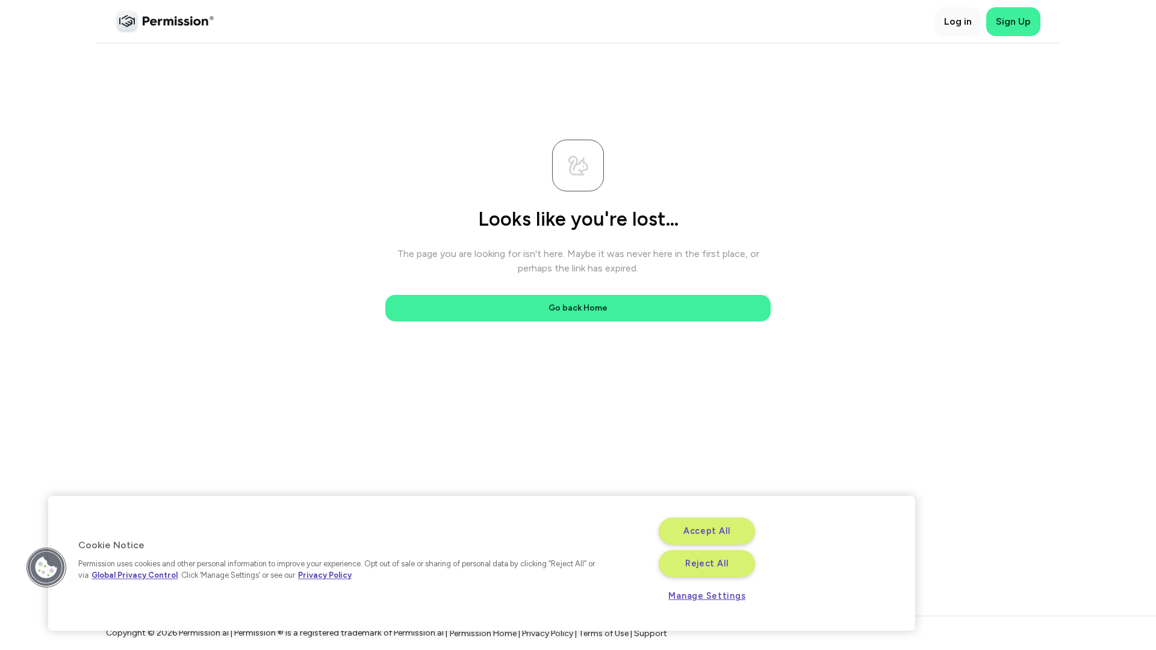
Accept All (707, 530)
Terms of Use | (606, 633)
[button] (46, 567)
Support (650, 633)
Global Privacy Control (135, 575)
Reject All (707, 563)
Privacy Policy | (550, 633)
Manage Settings (706, 595)
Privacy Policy (325, 575)
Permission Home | (486, 633)
